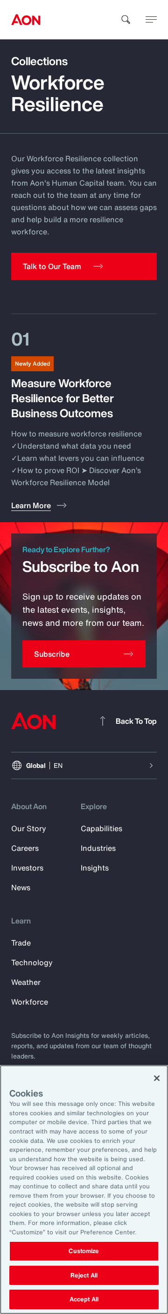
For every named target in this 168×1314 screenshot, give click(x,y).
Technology (32, 962)
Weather (26, 982)
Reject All (84, 1275)
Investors (27, 867)
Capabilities (101, 828)
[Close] (157, 1078)
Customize (84, 1250)
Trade (21, 942)
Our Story (28, 828)
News (20, 887)
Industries (98, 848)
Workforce (29, 1001)
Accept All (84, 1299)
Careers (25, 848)
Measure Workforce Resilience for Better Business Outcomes (62, 398)
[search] (126, 19)
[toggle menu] (151, 19)
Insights (95, 867)
